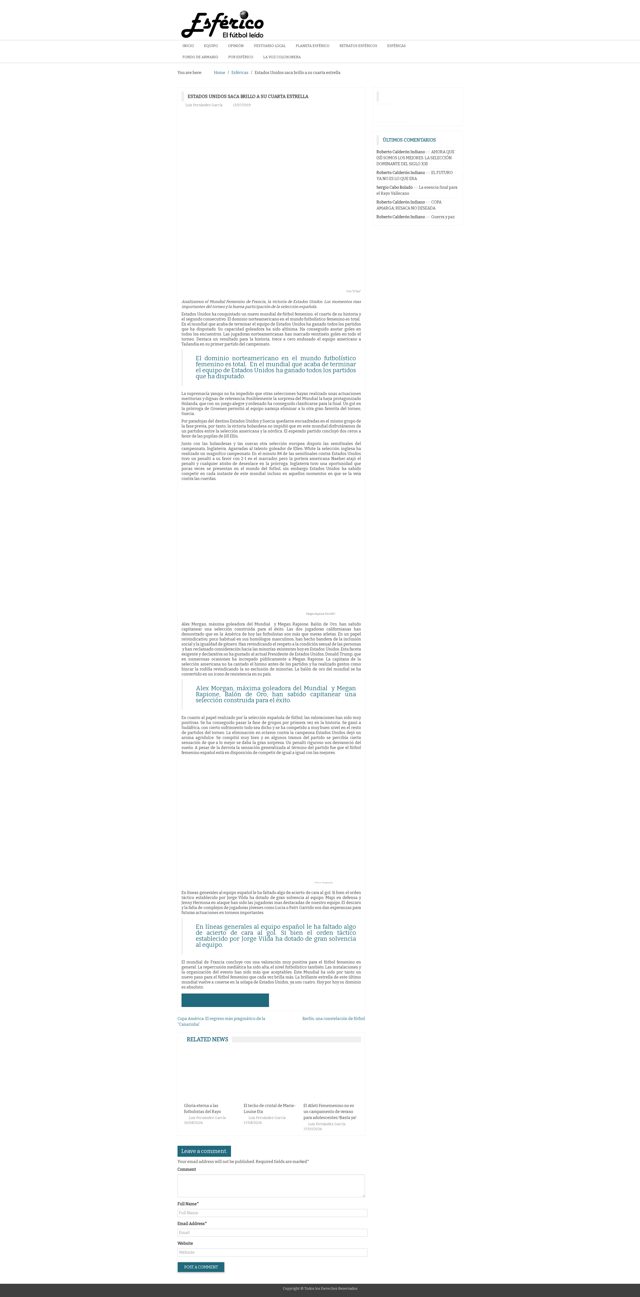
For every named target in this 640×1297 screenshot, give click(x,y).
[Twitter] (399, 112)
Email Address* (192, 1223)
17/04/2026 (253, 1123)
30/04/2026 (193, 1123)
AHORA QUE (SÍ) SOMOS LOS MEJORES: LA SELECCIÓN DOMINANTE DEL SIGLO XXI (415, 158)
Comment (187, 1169)
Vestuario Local (270, 46)
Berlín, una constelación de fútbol (333, 1018)
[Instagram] (384, 112)
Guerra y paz (443, 216)
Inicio (188, 46)
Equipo (211, 46)
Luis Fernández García (204, 105)
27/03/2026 (313, 1129)
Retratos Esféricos (358, 46)
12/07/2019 (242, 105)
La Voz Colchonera (282, 57)
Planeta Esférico (313, 46)
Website (185, 1243)
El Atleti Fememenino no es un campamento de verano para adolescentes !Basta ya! (330, 1111)
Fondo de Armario (200, 57)
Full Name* (188, 1204)
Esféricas (396, 46)
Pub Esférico (240, 57)
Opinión (236, 46)
